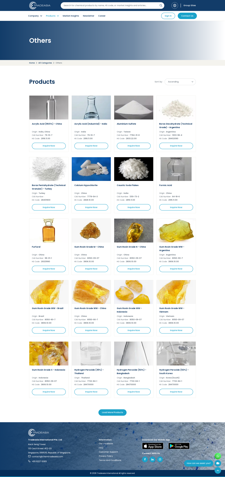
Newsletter (88, 15)
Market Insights (71, 15)
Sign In (168, 15)
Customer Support (108, 451)
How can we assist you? (199, 463)
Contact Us (187, 15)
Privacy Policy (106, 456)
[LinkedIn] (152, 459)
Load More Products (112, 412)
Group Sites (189, 5)
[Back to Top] (218, 470)
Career (101, 15)
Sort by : (159, 81)
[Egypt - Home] (39, 5)
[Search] (161, 5)
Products (50, 15)
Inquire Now (49, 145)
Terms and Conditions (110, 460)
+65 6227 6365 (39, 461)
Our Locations (106, 443)
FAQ (101, 447)
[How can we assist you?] (218, 463)
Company (33, 15)
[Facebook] (145, 459)
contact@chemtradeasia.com (47, 456)
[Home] (112, 432)
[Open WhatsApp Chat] (218, 456)
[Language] (174, 5)
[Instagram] (160, 459)
